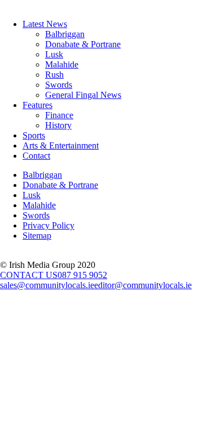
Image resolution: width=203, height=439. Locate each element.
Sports (34, 135)
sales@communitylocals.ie (47, 285)
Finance (59, 115)
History (58, 125)
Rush (54, 74)
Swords (58, 84)
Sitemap (37, 235)
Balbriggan (65, 34)
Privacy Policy (48, 225)
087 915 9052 (82, 275)
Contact (36, 155)
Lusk (54, 54)
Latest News (45, 24)
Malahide (61, 64)
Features (37, 105)
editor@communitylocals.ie (143, 285)
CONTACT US (29, 275)
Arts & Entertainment (61, 145)
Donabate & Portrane (83, 44)
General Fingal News (83, 95)
